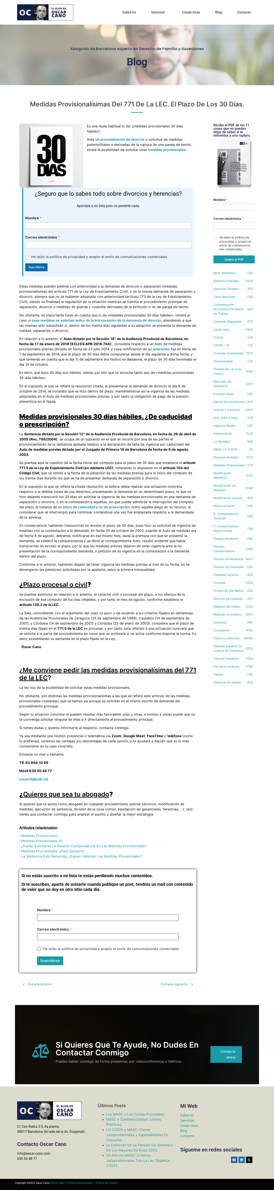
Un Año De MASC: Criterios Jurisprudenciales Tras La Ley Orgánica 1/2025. (138, 1160)
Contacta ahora (227, 1054)
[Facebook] (234, 1160)
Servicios (158, 12)
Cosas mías (191, 12)
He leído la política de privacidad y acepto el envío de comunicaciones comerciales (99, 257)
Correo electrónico (42, 237)
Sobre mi (129, 12)
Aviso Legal (58, 1182)
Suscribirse (36, 267)
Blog (218, 12)
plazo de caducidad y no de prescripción (96, 507)
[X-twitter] (249, 1160)
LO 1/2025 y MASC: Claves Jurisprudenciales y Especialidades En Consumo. (137, 1134)
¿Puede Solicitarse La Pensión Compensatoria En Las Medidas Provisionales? (83, 846)
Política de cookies (106, 1182)
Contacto (244, 12)
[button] (159, 12)
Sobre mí (187, 1115)
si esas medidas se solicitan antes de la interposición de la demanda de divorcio (94, 320)
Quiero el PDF (234, 259)
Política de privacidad (80, 1182)
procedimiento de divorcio (122, 139)
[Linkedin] (241, 1160)
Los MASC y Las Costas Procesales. (135, 1114)
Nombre (33, 218)
